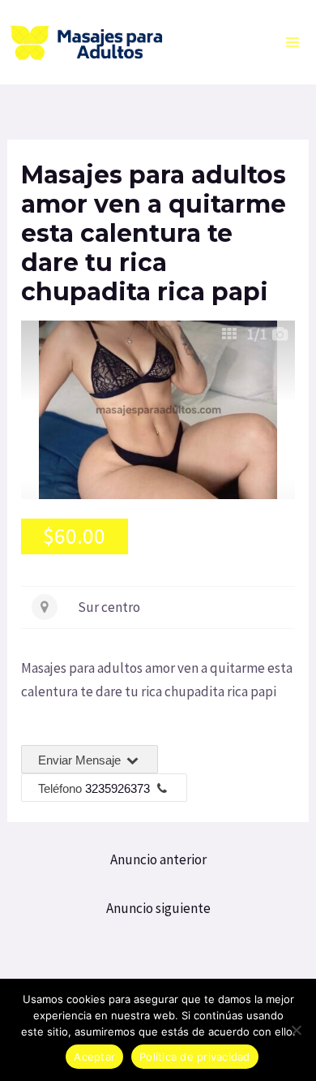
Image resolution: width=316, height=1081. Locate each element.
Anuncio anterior (158, 859)
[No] (296, 1030)
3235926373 (117, 788)
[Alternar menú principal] (293, 42)
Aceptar (94, 1056)
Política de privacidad (194, 1056)
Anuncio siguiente (158, 908)
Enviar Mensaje (81, 760)
